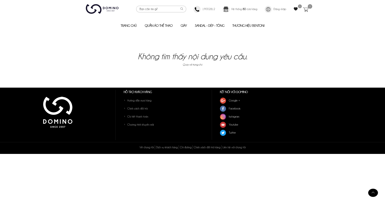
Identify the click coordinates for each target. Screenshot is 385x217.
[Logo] (102, 8)
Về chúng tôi (147, 147)
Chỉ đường (185, 147)
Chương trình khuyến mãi (140, 124)
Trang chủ (129, 25)
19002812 (208, 9)
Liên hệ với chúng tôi (234, 147)
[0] (296, 9)
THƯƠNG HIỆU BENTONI (248, 25)
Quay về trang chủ (192, 64)
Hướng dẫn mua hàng (139, 100)
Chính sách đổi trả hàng (207, 147)
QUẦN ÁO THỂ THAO (159, 25)
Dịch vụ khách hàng (167, 147)
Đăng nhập (280, 9)
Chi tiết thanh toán (137, 116)
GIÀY (184, 25)
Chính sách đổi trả (137, 108)
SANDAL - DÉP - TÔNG (209, 25)
